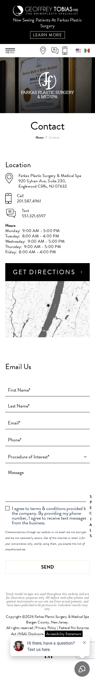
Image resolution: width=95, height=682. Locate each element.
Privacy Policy (45, 628)
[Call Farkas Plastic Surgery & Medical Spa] (67, 51)
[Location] (45, 51)
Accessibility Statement (63, 634)
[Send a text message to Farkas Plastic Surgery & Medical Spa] (57, 51)
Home (40, 137)
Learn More (47, 35)
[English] (80, 50)
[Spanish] (87, 50)
